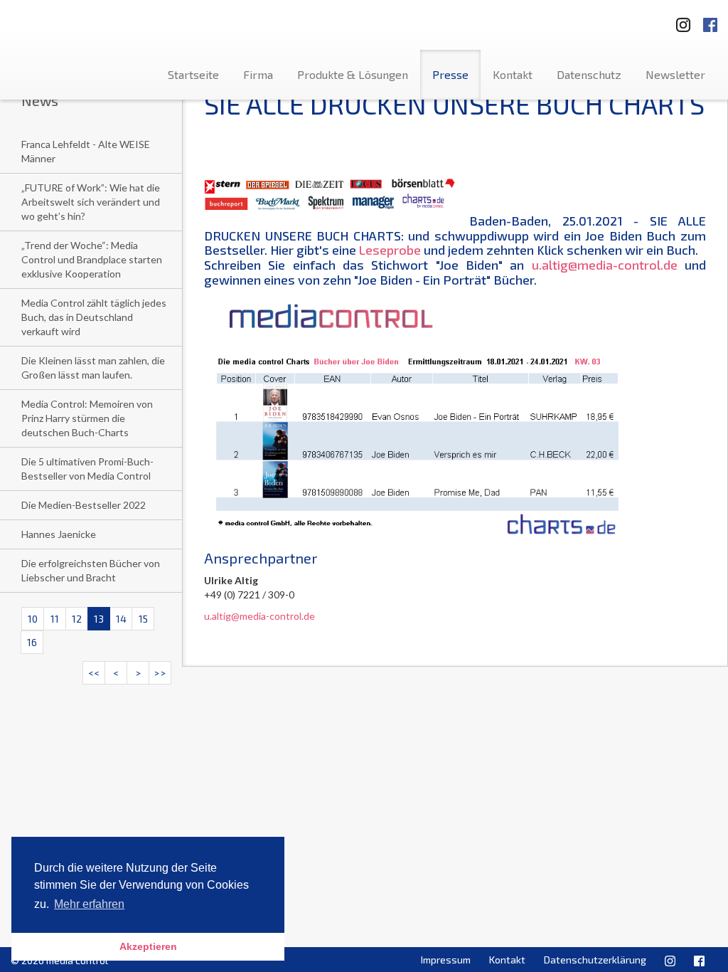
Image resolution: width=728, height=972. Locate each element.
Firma (258, 74)
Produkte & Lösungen (352, 74)
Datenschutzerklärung (595, 959)
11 (54, 619)
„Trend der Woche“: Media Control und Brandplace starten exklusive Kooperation (91, 259)
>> (160, 673)
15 (143, 619)
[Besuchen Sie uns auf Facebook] (710, 20)
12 (77, 619)
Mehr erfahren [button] (89, 904)
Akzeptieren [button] (148, 946)
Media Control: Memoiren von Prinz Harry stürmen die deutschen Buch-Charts (87, 418)
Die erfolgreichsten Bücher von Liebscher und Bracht (90, 570)
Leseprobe (390, 250)
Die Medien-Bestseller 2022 (83, 505)
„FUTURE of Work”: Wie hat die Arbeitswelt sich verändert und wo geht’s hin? (90, 201)
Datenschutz (589, 74)
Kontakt (512, 74)
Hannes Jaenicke (58, 534)
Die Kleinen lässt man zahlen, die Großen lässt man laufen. (93, 367)
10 (33, 619)
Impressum (446, 959)
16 (32, 642)
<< (94, 673)
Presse (450, 74)
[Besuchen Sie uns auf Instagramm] (678, 20)
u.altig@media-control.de (605, 265)
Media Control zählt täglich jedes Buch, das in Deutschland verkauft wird (93, 317)
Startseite (193, 74)
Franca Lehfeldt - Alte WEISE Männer (85, 151)
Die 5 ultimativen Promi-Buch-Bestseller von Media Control (87, 468)
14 (121, 619)
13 (99, 619)
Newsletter (675, 74)
